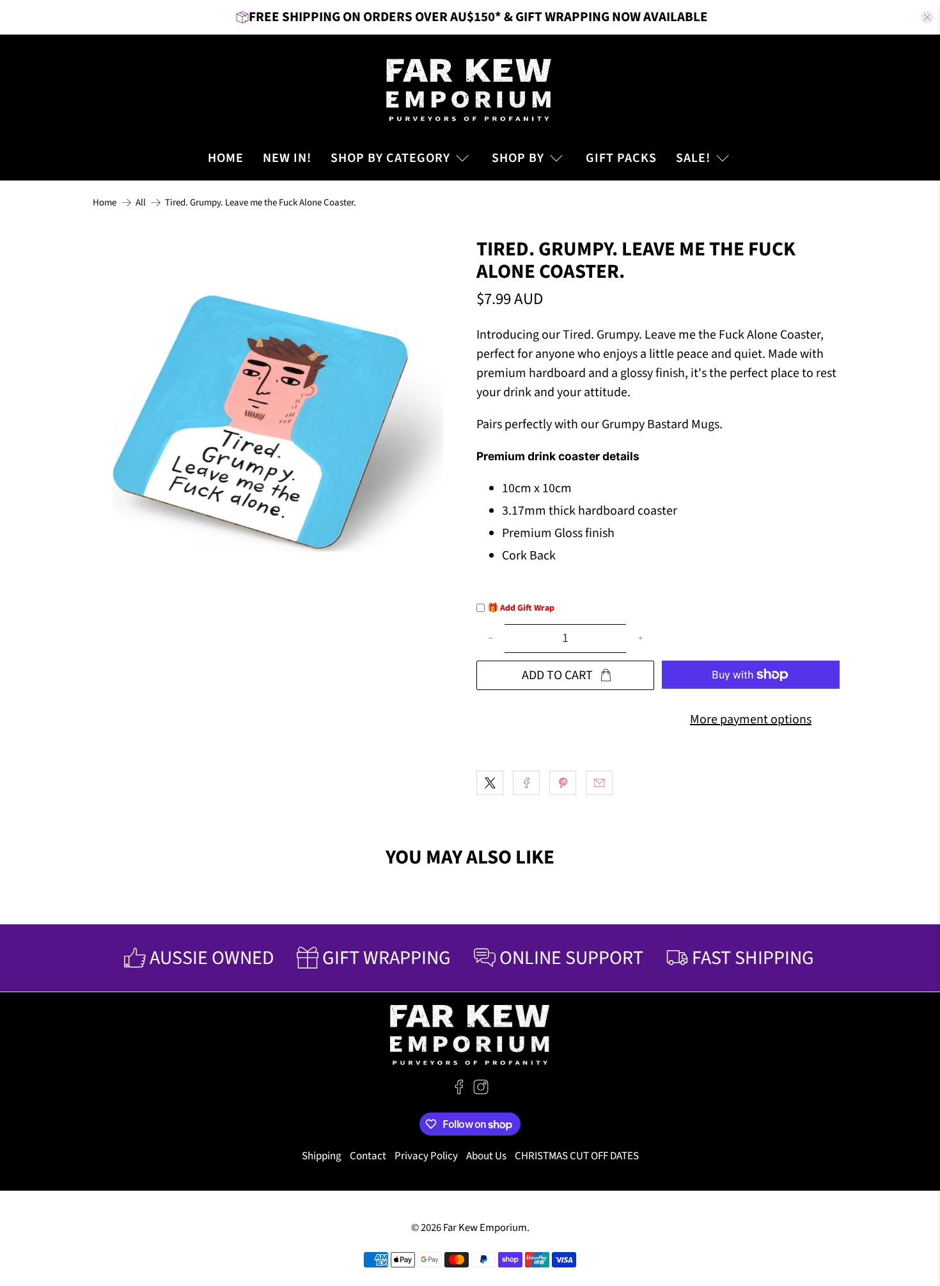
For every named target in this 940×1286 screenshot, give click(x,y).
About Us (486, 1156)
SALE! (693, 158)
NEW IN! (287, 158)
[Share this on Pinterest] (562, 783)
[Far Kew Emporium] (470, 88)
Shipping (321, 1156)
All (141, 202)
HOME (226, 158)
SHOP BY (518, 158)
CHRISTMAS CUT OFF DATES (577, 1156)
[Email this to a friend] (599, 783)
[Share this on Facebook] (526, 783)
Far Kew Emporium (485, 1227)
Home (104, 202)
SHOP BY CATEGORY (390, 158)
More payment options (750, 719)
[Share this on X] (489, 783)
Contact (368, 1156)
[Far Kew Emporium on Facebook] (459, 1091)
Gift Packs (621, 158)
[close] (927, 17)
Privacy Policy (426, 1156)
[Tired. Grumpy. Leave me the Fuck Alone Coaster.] (278, 423)
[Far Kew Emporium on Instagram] (481, 1091)
